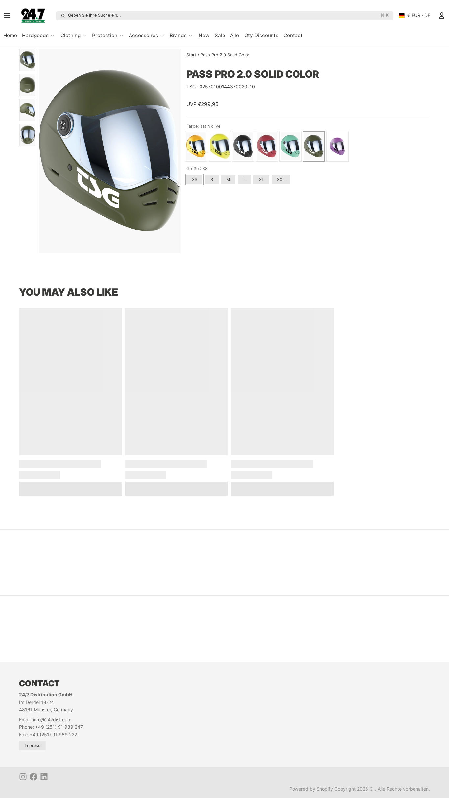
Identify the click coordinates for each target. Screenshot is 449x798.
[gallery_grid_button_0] (102, 245)
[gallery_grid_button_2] (115, 245)
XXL (281, 179)
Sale (220, 35)
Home (10, 35)
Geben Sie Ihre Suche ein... (228, 15)
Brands (178, 35)
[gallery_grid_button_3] (120, 245)
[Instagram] (23, 777)
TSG (191, 86)
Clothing (70, 35)
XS (194, 179)
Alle (234, 35)
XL (261, 179)
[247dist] (35, 16)
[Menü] (9, 16)
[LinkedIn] (44, 777)
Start (191, 54)
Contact (293, 35)
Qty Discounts (261, 35)
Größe (197, 168)
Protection (104, 35)
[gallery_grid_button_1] (109, 245)
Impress (32, 745)
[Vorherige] (92, 245)
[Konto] (442, 16)
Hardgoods (35, 35)
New (204, 35)
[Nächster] (127, 245)
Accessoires (143, 35)
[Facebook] (33, 777)
